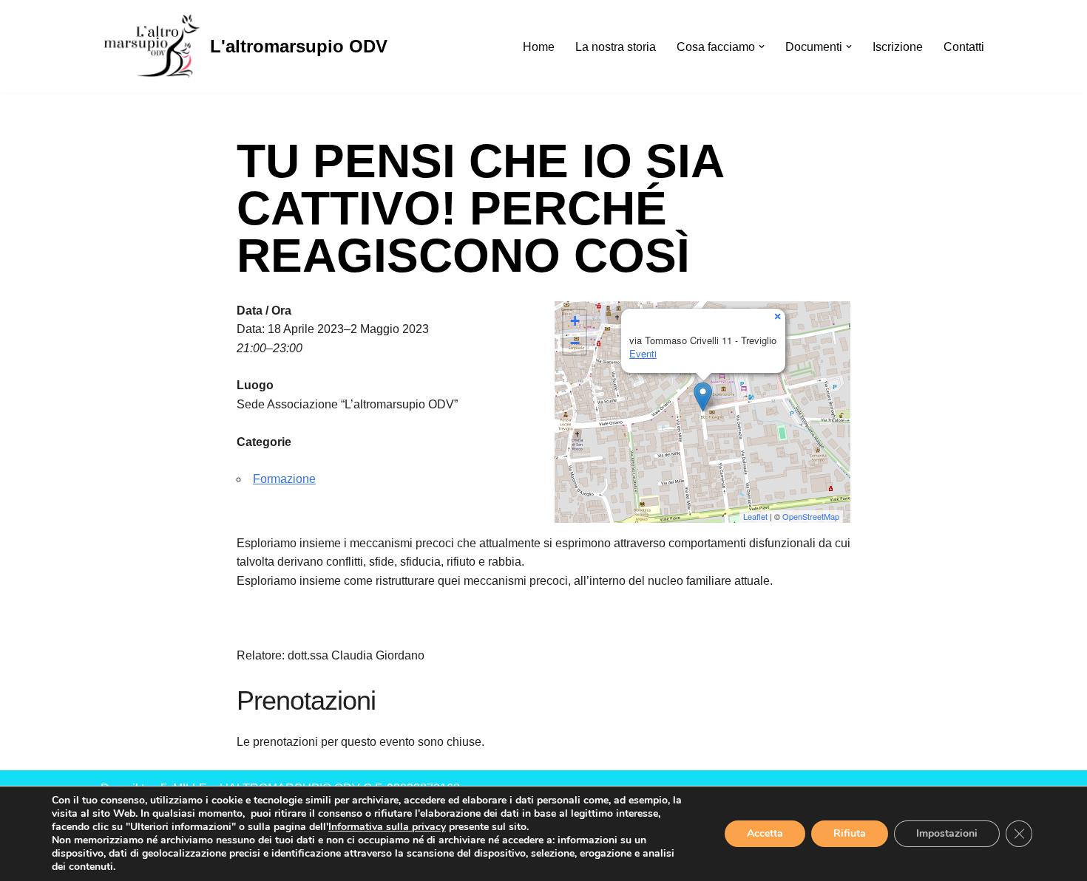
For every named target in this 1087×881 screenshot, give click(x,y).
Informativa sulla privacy (387, 827)
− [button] (575, 343)
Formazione (284, 479)
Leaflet (755, 516)
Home (539, 47)
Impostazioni (947, 833)
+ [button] (575, 321)
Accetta (765, 833)
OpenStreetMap (810, 516)
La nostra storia (615, 47)
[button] (762, 46)
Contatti (964, 47)
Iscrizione (898, 47)
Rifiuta (849, 833)
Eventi (643, 353)
